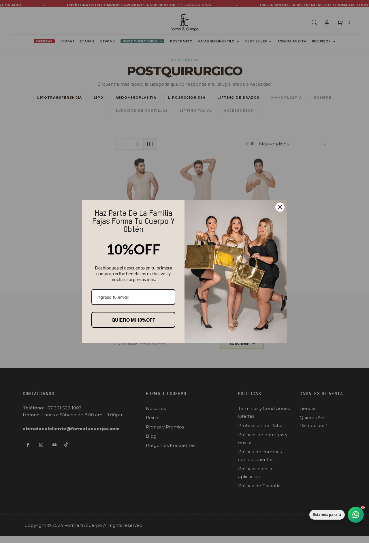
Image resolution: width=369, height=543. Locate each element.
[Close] (280, 207)
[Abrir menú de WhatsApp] (356, 515)
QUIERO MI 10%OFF (133, 320)
